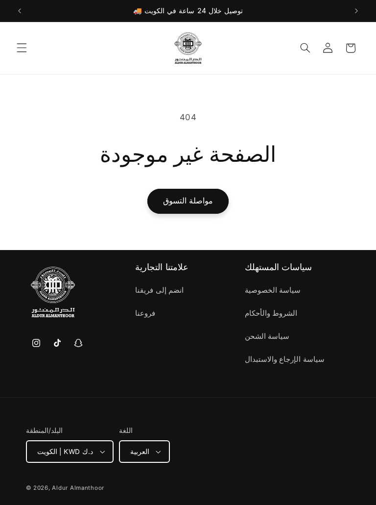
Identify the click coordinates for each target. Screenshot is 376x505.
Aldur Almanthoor (78, 487)
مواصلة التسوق (188, 200)
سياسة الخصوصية (273, 290)
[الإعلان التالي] (356, 11)
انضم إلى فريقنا (159, 290)
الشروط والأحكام (271, 313)
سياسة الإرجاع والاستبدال (285, 359)
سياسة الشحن (267, 336)
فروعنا (145, 313)
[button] (21, 48)
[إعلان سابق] (19, 11)
